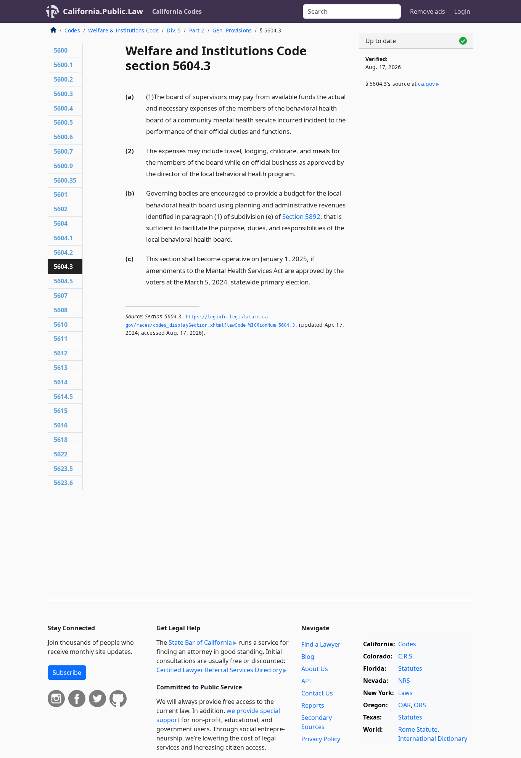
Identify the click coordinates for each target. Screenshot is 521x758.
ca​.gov (426, 83)
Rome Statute (417, 729)
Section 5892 (301, 216)
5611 (61, 338)
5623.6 (63, 483)
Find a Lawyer (321, 644)
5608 (61, 310)
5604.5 (63, 281)
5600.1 (63, 65)
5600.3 (63, 94)
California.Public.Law (103, 11)
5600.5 (63, 122)
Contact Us (317, 693)
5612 (61, 353)
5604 (61, 223)
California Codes (177, 11)
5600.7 (63, 151)
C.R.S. (406, 656)
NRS (404, 680)
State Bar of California (200, 642)
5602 (61, 209)
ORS (420, 705)
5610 (61, 324)
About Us (314, 669)
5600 (61, 50)
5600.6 (63, 137)
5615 (61, 410)
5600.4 (63, 108)
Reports (312, 705)
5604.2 (63, 252)
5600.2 (63, 79)
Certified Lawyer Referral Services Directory (219, 670)
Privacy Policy (320, 739)
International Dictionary (432, 738)
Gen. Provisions (232, 30)
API (306, 681)
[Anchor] (296, 131)
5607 (61, 295)
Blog (307, 656)
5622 (61, 454)
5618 (61, 439)
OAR (404, 705)
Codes (72, 30)
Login (462, 11)
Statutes (410, 668)
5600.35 (65, 180)
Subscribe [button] (67, 672)
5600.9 (63, 166)
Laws (405, 693)
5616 (61, 425)
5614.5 (63, 396)
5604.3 (63, 266)
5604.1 (63, 238)
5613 (61, 367)
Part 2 (196, 30)
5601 (61, 194)
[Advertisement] (416, 220)
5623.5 (63, 468)
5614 (61, 382)
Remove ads (427, 11)
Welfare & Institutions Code (123, 30)
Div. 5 (174, 30)
